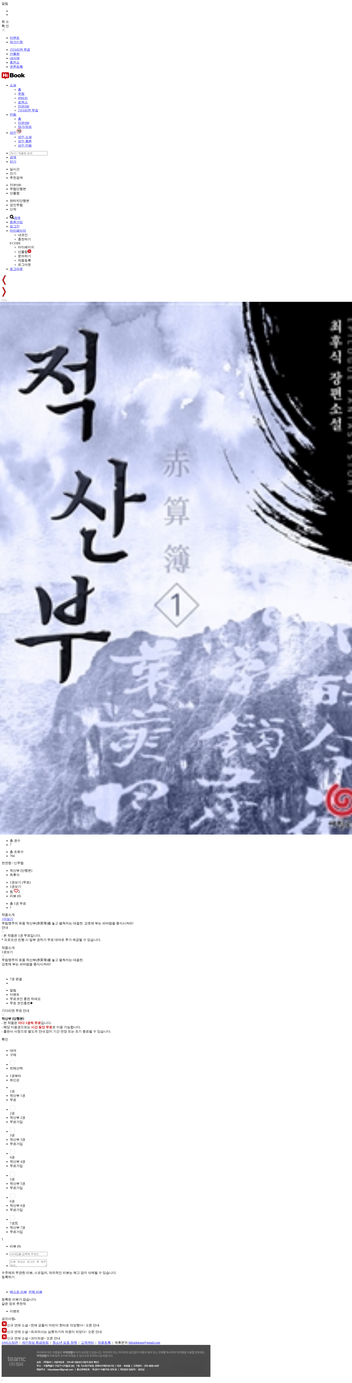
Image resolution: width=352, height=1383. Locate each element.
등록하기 (8, 1277)
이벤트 (15, 38)
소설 (13, 85)
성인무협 (16, 205)
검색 (13, 157)
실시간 (15, 169)
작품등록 (24, 260)
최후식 (15, 875)
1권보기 (15, 886)
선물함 (15, 54)
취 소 (5, 21)
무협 (21, 94)
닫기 (13, 161)
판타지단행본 (19, 200)
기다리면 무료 (20, 49)
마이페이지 (18, 230)
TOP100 (23, 106)
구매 (13, 1055)
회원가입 (16, 222)
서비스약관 (10, 1342)
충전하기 (24, 239)
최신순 (15, 1080)
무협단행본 (18, 189)
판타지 (23, 98)
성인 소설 (25, 137)
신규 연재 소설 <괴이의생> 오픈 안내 (33, 1338)
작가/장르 (25, 127)
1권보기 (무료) (20, 882)
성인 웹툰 (25, 141)
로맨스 (23, 102)
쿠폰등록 (16, 66)
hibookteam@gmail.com (144, 1342)
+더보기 (7, 919)
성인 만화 (25, 145)
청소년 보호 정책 (65, 1342)
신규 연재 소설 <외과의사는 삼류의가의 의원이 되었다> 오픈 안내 (54, 1332)
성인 (13, 132)
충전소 (15, 62)
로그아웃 (24, 264)
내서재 (15, 58)
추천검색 (16, 177)
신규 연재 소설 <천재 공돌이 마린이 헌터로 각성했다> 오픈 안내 (53, 1325)
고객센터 (87, 1342)
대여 (13, 1050)
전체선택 (16, 1068)
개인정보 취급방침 (35, 1342)
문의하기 (24, 256)
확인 (5, 1039)
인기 (13, 173)
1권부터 (15, 1076)
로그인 (15, 226)
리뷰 (15, 896)
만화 (13, 114)
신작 (13, 209)
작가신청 (16, 42)
